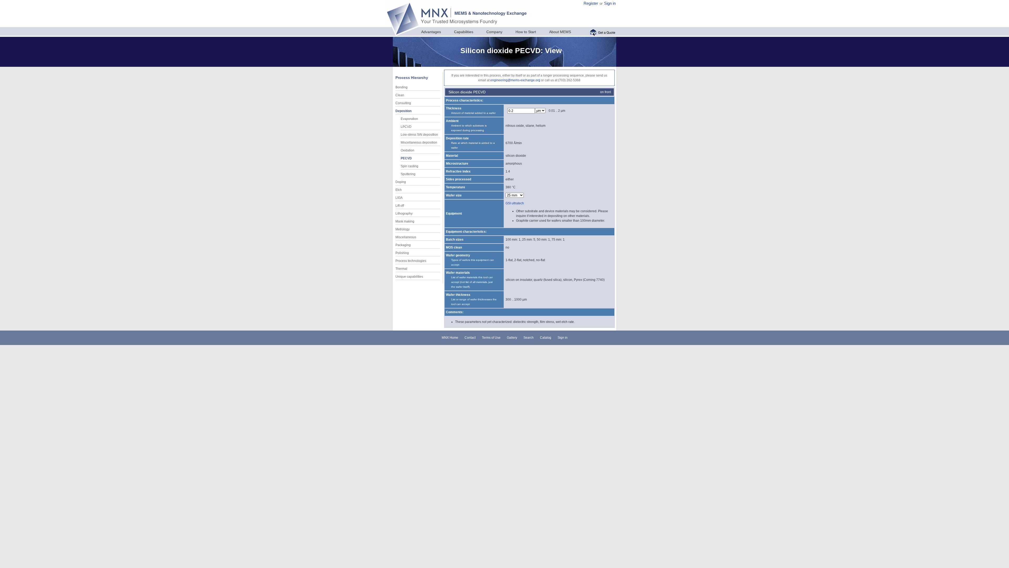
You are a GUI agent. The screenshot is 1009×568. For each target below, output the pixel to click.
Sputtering (408, 174)
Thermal (401, 269)
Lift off (399, 205)
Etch (398, 190)
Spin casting (409, 166)
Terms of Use (491, 337)
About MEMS (560, 32)
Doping (400, 182)
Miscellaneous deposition (419, 142)
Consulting (403, 103)
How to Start (526, 32)
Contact (470, 337)
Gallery (512, 337)
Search (528, 337)
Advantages (431, 32)
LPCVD (406, 127)
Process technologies (410, 261)
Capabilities (463, 32)
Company (494, 32)
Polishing (402, 253)
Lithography (404, 213)
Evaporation (409, 119)
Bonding (401, 87)
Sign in (610, 3)
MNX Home (450, 337)
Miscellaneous (405, 237)
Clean (399, 95)
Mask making (404, 221)
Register (591, 3)
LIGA (399, 198)
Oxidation (407, 150)
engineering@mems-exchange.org (515, 80)
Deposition (403, 111)
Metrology (402, 229)
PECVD (406, 158)
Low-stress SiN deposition (419, 134)
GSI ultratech (515, 203)
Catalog (545, 337)
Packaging (403, 245)
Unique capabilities (409, 276)
